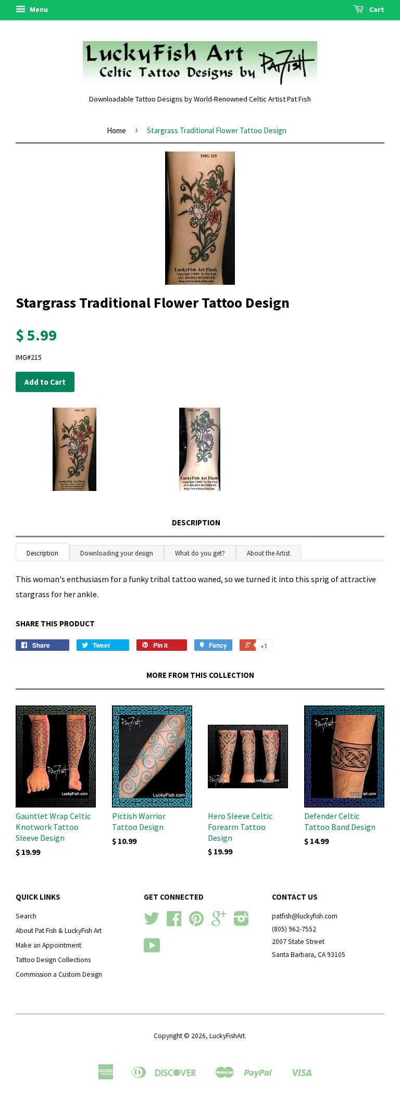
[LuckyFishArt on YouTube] (152, 949)
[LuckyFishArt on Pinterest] (196, 922)
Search (26, 916)
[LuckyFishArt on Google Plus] (219, 922)
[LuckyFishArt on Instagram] (241, 922)
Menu (38, 9)
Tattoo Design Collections (53, 959)
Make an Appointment (48, 945)
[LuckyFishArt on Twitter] (151, 922)
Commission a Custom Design (59, 974)
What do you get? (200, 553)
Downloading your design (116, 553)
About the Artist (268, 553)
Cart (376, 9)
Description (196, 522)
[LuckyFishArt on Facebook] (174, 922)
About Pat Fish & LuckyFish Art (59, 930)
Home (116, 130)
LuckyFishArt (227, 1035)
